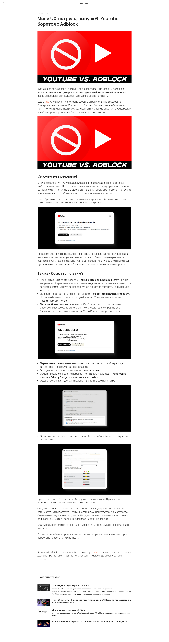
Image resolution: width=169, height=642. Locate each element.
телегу (94, 552)
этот (127, 311)
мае (47, 101)
